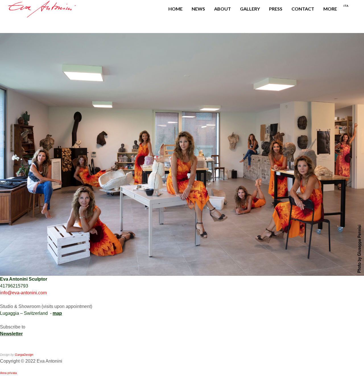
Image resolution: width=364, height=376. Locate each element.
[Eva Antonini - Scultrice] (42, 9)
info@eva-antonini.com (23, 292)
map (57, 313)
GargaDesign (24, 354)
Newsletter (11, 333)
